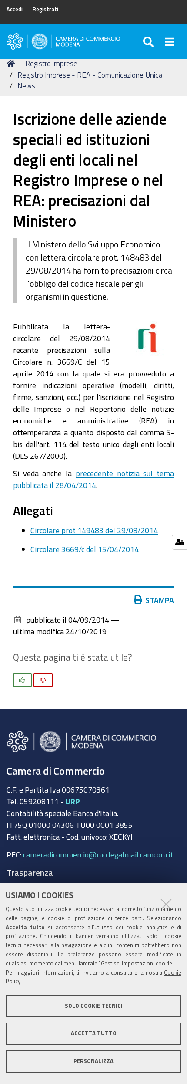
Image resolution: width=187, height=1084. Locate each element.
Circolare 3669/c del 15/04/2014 (84, 549)
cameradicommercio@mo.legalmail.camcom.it (98, 854)
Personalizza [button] (93, 1061)
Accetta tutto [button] (94, 1033)
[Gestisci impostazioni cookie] (179, 542)
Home (12, 63)
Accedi (15, 9)
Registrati (45, 9)
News (26, 85)
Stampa (159, 600)
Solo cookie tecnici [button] (94, 1006)
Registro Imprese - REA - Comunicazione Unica (89, 74)
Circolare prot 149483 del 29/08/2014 (94, 530)
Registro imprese (51, 63)
